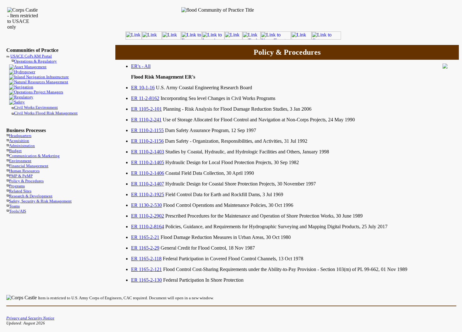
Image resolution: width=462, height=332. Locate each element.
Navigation (23, 87)
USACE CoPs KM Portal (31, 56)
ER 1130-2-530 (146, 205)
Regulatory (23, 97)
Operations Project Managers (38, 92)
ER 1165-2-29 (145, 248)
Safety (19, 102)
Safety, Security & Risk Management (40, 201)
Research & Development (30, 196)
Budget (15, 150)
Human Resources (24, 171)
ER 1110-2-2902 (147, 216)
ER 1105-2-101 (146, 109)
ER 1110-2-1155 (147, 130)
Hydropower (24, 71)
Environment (20, 160)
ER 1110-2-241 (146, 119)
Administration (22, 145)
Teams (14, 206)
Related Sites (20, 191)
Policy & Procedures (26, 181)
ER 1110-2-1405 (147, 162)
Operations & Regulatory (35, 61)
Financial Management (28, 165)
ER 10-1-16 (143, 87)
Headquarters (20, 135)
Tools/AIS (17, 211)
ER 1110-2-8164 (147, 226)
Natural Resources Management (41, 82)
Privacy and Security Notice (30, 318)
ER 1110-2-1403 (147, 151)
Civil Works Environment (36, 107)
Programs (17, 186)
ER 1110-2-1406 (147, 173)
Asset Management (30, 66)
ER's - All (141, 66)
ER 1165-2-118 (146, 258)
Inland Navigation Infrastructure (41, 77)
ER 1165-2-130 (146, 280)
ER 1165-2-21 (145, 237)
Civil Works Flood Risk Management (46, 113)
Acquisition (19, 140)
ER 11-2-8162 (145, 98)
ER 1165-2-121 (146, 269)
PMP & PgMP (21, 176)
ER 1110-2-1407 (147, 183)
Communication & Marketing (34, 155)
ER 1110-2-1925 (147, 194)
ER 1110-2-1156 (147, 141)
